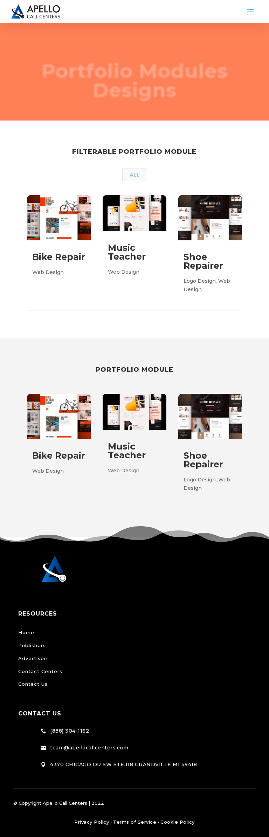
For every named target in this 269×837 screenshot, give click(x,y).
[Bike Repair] (59, 416)
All (135, 175)
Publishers (32, 645)
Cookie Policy (177, 822)
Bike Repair (58, 257)
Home (26, 632)
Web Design (48, 272)
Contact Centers (40, 671)
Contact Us (33, 684)
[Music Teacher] (134, 412)
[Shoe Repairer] (210, 416)
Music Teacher (127, 252)
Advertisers (33, 658)
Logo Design (200, 281)
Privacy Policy (91, 822)
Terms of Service (134, 822)
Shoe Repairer (203, 261)
